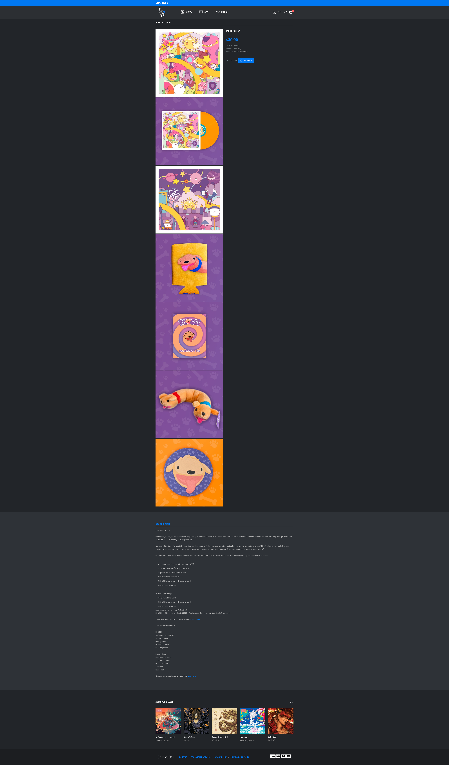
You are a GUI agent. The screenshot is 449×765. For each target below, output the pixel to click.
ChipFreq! (191, 676)
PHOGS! (233, 31)
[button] (290, 701)
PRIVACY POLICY (220, 757)
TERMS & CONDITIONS (239, 757)
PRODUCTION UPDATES (200, 757)
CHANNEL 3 (162, 2)
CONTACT (183, 757)
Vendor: (229, 51)
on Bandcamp (196, 619)
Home (158, 22)
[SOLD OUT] (205, 712)
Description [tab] (163, 524)
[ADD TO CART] (177, 712)
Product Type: (231, 49)
